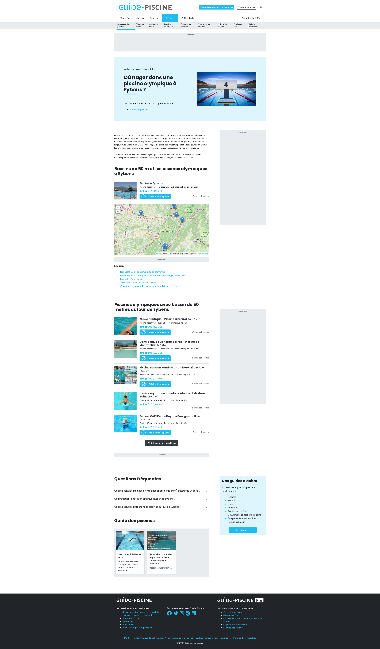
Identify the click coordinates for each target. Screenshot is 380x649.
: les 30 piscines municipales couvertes (142, 271)
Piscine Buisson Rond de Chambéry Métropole (172, 369)
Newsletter (127, 621)
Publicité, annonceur (232, 612)
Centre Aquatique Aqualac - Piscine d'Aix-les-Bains (172, 395)
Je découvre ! (242, 530)
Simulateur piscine (246, 7)
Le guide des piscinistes (234, 627)
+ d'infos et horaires (199, 196)
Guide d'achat (128, 624)
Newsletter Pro (230, 615)
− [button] (118, 211)
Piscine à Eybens (151, 183)
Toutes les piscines (139, 109)
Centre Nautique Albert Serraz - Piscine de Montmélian (169, 343)
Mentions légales (131, 638)
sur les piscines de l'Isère (138, 282)
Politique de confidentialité (152, 638)
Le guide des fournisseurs (235, 624)
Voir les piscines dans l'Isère (162, 442)
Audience (224, 638)
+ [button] (118, 207)
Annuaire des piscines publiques (137, 627)
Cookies (199, 638)
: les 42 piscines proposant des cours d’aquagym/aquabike (152, 275)
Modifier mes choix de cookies (242, 638)
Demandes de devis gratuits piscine (216, 7)
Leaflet (158, 253)
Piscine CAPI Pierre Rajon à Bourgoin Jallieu (170, 418)
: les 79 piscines (131, 278)
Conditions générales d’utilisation (179, 638)
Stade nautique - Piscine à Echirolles (170, 319)
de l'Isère (150, 286)
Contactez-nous (211, 638)
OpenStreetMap (202, 253)
